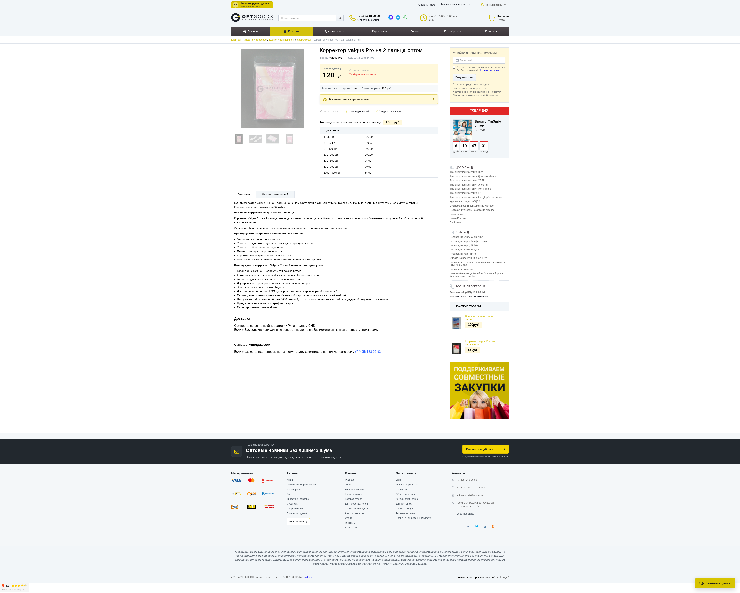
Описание (244, 194)
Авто (289, 494)
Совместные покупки (356, 508)
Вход (398, 480)
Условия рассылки (489, 70)
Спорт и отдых (295, 508)
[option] (479, 390)
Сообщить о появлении (362, 74)
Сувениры (292, 503)
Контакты (350, 523)
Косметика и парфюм (281, 40)
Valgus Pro (335, 57)
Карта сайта (351, 527)
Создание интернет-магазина (475, 577)
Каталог (292, 473)
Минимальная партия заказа (457, 4)
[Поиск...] (340, 18)
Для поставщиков (354, 513)
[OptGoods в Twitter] (476, 526)
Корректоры (304, 40)
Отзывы (349, 518)
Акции (290, 480)
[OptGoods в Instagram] (485, 526)
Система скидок (404, 508)
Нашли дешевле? (359, 111)
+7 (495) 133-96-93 (369, 16)
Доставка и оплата (355, 489)
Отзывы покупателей (275, 194)
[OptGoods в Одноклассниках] (493, 526)
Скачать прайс (426, 4)
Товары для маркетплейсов (302, 484)
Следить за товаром (390, 111)
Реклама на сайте (405, 513)
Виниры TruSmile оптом (488, 123)
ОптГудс (307, 577)
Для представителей (356, 503)
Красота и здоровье (255, 40)
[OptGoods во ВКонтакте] (468, 526)
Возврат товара (353, 499)
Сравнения (402, 489)
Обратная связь (465, 513)
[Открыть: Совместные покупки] (479, 390)
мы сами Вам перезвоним (471, 296)
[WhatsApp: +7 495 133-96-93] (405, 17)
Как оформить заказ (407, 499)
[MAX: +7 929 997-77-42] (391, 17)
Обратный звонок (368, 19)
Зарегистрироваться (407, 484)
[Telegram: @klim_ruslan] (398, 17)
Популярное (294, 489)
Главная (236, 40)
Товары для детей (297, 513)
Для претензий (404, 503)
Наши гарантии (353, 494)
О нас (348, 484)
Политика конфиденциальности (413, 518)
